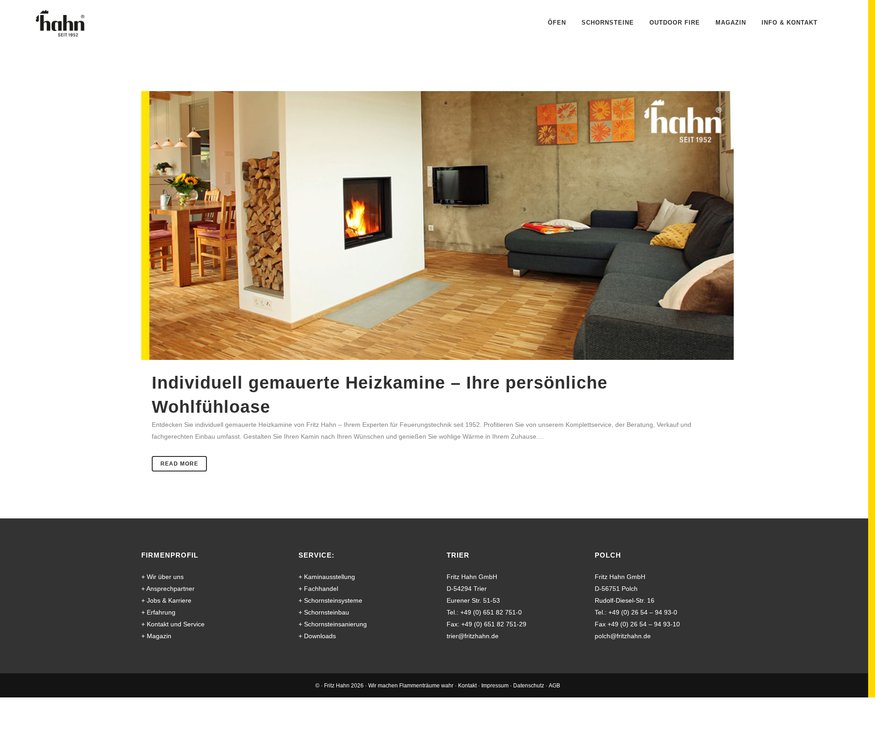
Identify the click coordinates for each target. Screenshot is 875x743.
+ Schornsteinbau (324, 612)
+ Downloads (317, 636)
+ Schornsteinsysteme (330, 600)
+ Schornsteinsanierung (333, 624)
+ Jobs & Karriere (166, 600)
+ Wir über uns (162, 576)
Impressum (495, 685)
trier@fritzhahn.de (473, 636)
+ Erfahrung (158, 612)
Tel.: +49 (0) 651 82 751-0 (484, 612)
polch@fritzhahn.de (623, 636)
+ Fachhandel (318, 588)
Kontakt (467, 685)
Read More (179, 464)
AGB (554, 685)
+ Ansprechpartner (168, 588)
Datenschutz (528, 685)
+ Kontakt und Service (173, 624)
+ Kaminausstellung (327, 576)
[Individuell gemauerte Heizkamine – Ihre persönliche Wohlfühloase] (437, 225)
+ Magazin (156, 636)
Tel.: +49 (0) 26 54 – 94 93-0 (636, 612)
